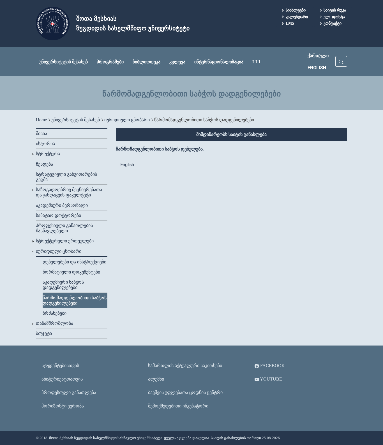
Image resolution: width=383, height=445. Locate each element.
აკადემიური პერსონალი (62, 205)
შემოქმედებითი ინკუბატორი (178, 406)
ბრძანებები (54, 313)
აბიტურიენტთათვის (62, 379)
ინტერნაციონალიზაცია (218, 61)
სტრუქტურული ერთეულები (65, 240)
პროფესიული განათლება (68, 392)
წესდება (44, 164)
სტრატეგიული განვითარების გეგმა (66, 177)
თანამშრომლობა (54, 323)
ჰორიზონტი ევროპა (62, 406)
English (317, 67)
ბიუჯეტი (44, 333)
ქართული (318, 55)
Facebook (272, 365)
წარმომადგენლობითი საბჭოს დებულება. (160, 149)
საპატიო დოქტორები (58, 215)
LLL (257, 61)
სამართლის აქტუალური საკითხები (185, 365)
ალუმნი (156, 379)
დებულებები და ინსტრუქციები (74, 261)
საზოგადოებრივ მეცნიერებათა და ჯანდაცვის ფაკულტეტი (69, 192)
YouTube (270, 379)
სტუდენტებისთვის (60, 365)
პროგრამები (110, 61)
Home (41, 119)
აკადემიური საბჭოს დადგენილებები (63, 285)
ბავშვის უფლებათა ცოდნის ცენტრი (185, 392)
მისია (41, 133)
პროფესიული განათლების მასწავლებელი (64, 228)
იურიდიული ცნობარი (127, 119)
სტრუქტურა (48, 153)
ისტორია (45, 143)
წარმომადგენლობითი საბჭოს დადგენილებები (75, 300)
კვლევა (177, 61)
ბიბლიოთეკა (146, 61)
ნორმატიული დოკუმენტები (71, 272)
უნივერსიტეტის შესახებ (63, 61)
